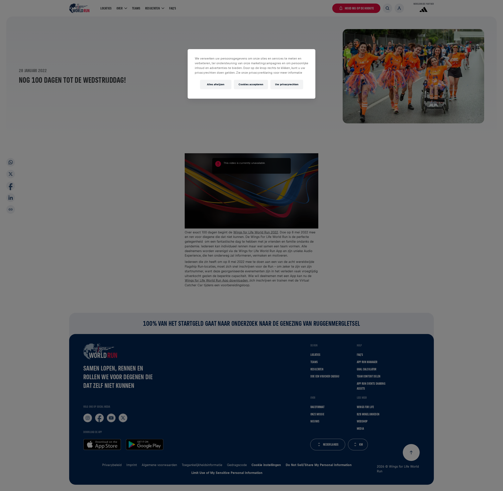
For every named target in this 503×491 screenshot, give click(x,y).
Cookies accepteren (251, 84)
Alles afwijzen (215, 84)
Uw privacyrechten (286, 84)
